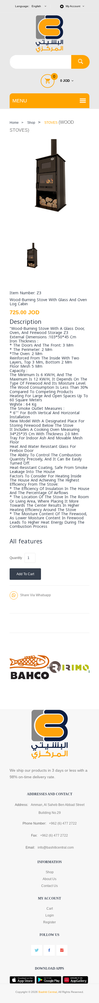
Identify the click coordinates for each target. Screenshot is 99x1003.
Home (14, 123)
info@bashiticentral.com (56, 847)
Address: (21, 805)
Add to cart (25, 574)
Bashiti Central (47, 991)
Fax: (34, 835)
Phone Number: (34, 823)
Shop (31, 123)
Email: (30, 847)
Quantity (16, 558)
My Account (73, 6)
